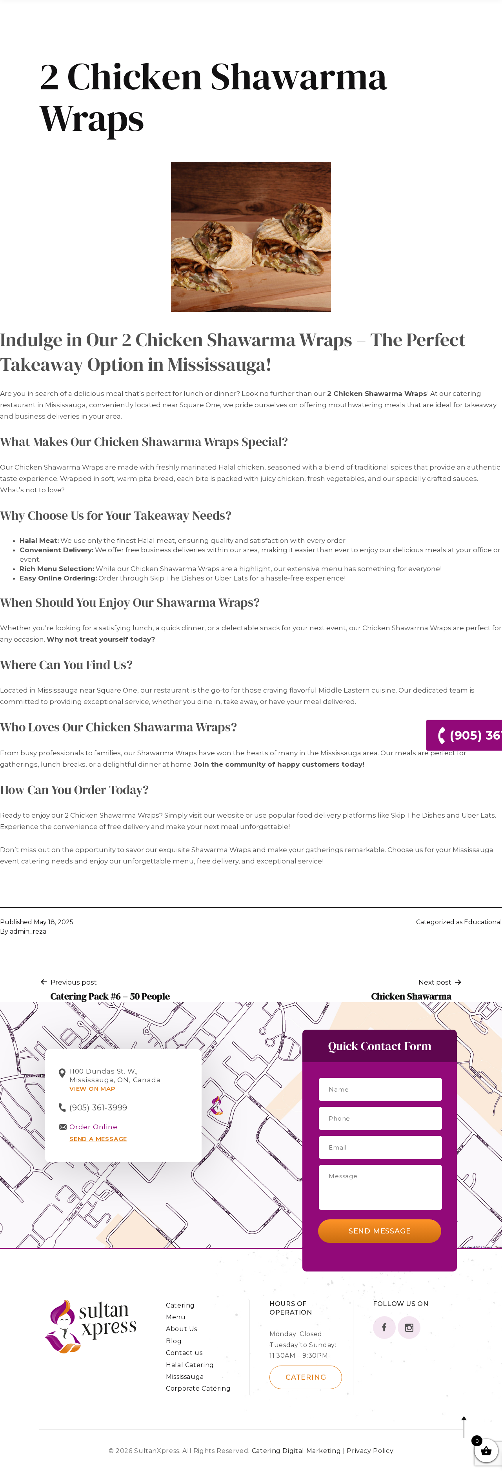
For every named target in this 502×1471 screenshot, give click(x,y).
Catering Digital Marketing (297, 1451)
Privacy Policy (370, 1451)
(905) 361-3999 (98, 1107)
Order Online (93, 1127)
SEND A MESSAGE (98, 1139)
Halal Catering (190, 1365)
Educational (483, 922)
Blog (174, 1341)
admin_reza (28, 931)
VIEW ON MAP (92, 1088)
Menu (176, 1317)
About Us (181, 1329)
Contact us (184, 1353)
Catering (180, 1305)
